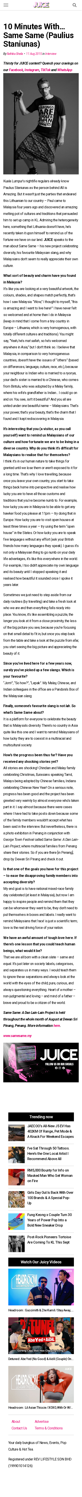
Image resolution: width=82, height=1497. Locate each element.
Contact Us (19, 1428)
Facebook (16, 70)
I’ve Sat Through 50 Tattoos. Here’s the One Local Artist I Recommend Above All (48, 1153)
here (57, 1026)
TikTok (46, 70)
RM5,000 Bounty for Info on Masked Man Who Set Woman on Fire (50, 1175)
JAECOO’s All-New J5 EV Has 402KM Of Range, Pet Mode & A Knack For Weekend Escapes (50, 1131)
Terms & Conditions (49, 1428)
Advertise (42, 1421)
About (16, 1421)
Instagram (31, 70)
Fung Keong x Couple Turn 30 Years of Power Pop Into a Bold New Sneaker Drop (49, 1220)
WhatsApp (64, 70)
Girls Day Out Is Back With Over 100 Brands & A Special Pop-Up (50, 1197)
